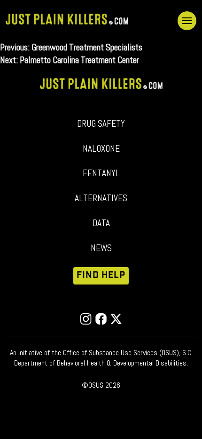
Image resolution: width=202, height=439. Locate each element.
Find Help (101, 275)
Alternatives (101, 198)
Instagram (86, 319)
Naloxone (101, 148)
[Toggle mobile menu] (187, 20)
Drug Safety (101, 124)
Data (101, 223)
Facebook (101, 319)
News (101, 248)
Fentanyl (101, 173)
